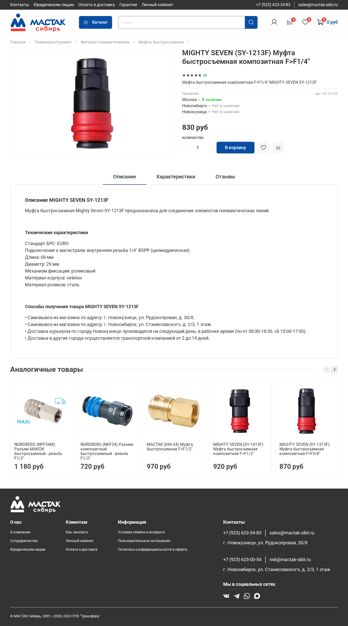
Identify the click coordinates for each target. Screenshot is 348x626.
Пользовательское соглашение (144, 541)
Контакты (19, 4)
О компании (20, 532)
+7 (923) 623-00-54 (242, 559)
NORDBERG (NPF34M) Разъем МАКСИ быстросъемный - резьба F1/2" (38, 451)
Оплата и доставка (96, 4)
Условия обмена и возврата (141, 532)
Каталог (100, 22)
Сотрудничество (24, 541)
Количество (193, 138)
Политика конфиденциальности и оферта (152, 549)
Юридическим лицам (54, 4)
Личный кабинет (157, 4)
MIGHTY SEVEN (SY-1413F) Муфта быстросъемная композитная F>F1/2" (238, 449)
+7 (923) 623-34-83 (273, 4)
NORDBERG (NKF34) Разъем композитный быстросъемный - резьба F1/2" (107, 451)
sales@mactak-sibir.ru (318, 4)
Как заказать (77, 532)
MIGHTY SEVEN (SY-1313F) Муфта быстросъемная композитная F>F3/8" (304, 449)
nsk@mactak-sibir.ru (290, 559)
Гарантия (128, 4)
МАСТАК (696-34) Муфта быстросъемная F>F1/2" (170, 446)
